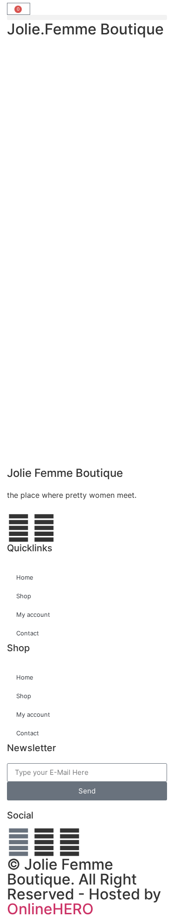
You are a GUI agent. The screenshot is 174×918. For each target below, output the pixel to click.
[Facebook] (18, 842)
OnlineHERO (50, 909)
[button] (87, 17)
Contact (27, 633)
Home (24, 577)
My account (33, 614)
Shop (23, 596)
